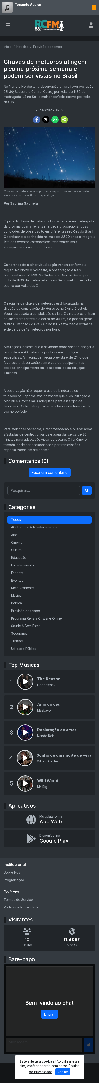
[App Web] (49, 819)
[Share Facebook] (36, 119)
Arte (14, 535)
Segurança (19, 633)
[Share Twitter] (46, 119)
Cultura (16, 550)
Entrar (49, 1014)
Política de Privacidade (21, 907)
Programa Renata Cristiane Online (36, 618)
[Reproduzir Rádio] (94, 7)
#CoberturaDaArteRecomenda (34, 527)
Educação (18, 557)
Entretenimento (22, 565)
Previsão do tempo (25, 611)
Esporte (17, 573)
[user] (91, 25)
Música (16, 595)
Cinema (16, 542)
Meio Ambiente (22, 588)
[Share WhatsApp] (55, 119)
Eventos (17, 580)
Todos (16, 519)
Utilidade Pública (23, 649)
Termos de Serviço (18, 900)
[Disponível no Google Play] (49, 838)
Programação (14, 880)
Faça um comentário (50, 472)
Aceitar (63, 1072)
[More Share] (64, 119)
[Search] (87, 490)
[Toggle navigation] (8, 25)
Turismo (17, 641)
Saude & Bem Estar (25, 626)
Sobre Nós (12, 872)
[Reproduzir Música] (25, 682)
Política (16, 603)
